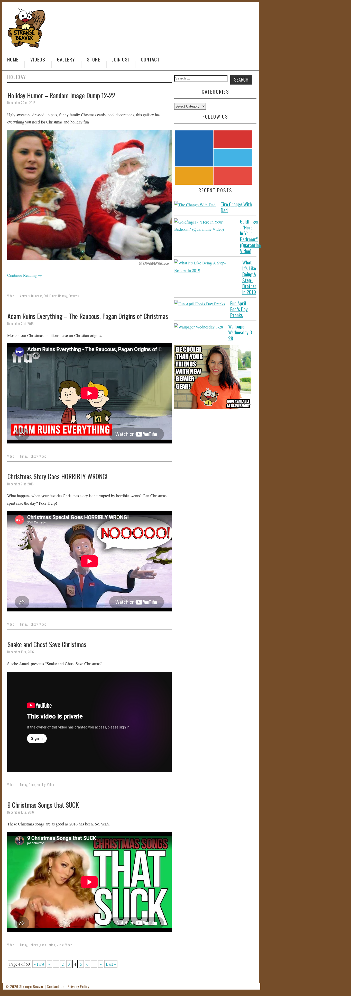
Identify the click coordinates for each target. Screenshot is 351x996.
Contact (150, 59)
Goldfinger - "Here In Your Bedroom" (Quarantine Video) (250, 236)
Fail (46, 296)
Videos (37, 59)
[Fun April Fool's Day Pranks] (199, 304)
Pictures (74, 296)
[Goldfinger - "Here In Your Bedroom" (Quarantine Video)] (204, 225)
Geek (32, 784)
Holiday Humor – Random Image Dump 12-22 (61, 95)
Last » (111, 964)
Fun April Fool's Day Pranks (239, 309)
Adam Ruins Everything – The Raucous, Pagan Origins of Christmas (87, 316)
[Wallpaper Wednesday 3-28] (198, 327)
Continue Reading (24, 275)
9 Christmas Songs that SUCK (43, 805)
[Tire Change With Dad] (195, 205)
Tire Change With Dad (236, 207)
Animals (25, 296)
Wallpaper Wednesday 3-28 (241, 332)
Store (93, 59)
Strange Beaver (31, 986)
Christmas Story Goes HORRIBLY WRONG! (57, 476)
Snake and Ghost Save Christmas (46, 644)
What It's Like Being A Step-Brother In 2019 (249, 277)
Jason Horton (47, 944)
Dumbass (36, 296)
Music (60, 944)
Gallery (66, 59)
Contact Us (55, 986)
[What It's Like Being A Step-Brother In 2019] (205, 266)
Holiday (62, 296)
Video (10, 296)
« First (39, 964)
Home (13, 59)
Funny (53, 296)
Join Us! (120, 59)
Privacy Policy (78, 986)
